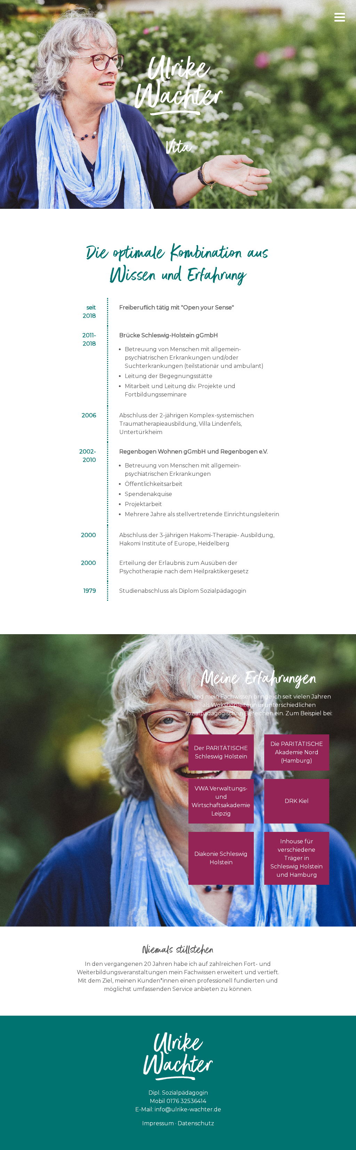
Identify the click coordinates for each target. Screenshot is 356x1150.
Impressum (158, 1123)
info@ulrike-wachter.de (188, 1109)
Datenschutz (196, 1123)
